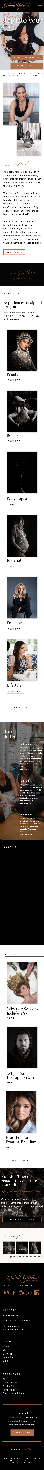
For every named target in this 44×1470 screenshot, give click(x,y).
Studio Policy (10, 1386)
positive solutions (28, 1460)
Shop (5, 1379)
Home (6, 1347)
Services (7, 1354)
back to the (18, 1449)
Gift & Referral (10, 1383)
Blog (5, 1361)
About (6, 1350)
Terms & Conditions (13, 1393)
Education (8, 1357)
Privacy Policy (10, 1390)
